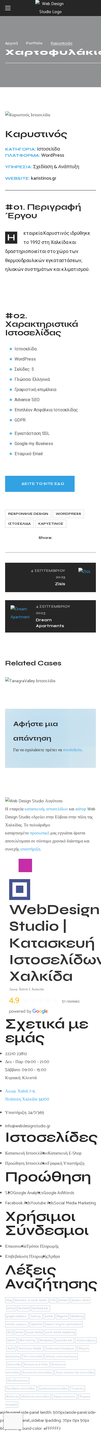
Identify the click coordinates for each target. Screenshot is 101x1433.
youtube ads (64, 1340)
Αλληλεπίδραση (85, 1340)
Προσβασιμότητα (17, 1380)
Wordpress (68, 514)
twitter (11, 1340)
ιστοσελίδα (19, 524)
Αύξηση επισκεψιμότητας (61, 1356)
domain (63, 1300)
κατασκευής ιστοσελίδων (46, 809)
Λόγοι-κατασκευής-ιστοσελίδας (74, 1372)
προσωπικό (39, 833)
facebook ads (40, 1308)
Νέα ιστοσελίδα (32, 1356)
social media (34, 1332)
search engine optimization (64, 1324)
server (19, 1332)
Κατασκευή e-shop (36, 1364)
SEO (9, 1332)
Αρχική (11, 43)
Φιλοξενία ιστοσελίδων (36, 1396)
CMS (53, 1300)
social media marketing (60, 1332)
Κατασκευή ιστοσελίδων (37, 1372)
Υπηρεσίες (77, 1388)
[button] (94, 8)
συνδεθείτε (72, 750)
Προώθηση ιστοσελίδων (21, 1388)
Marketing (77, 1316)
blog (9, 1300)
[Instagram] (25, 865)
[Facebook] (12, 865)
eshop (80, 809)
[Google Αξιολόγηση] (52, 865)
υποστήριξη (30, 849)
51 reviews (71, 1001)
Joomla (49, 1316)
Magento (62, 1316)
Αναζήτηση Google (30, 1348)
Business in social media (31, 1300)
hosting (36, 1316)
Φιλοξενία (12, 1396)
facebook (23, 1308)
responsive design (28, 514)
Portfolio (34, 43)
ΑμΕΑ (11, 1348)
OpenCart (37, 1324)
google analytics (16, 1316)
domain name (80, 1300)
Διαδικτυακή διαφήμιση (60, 1348)
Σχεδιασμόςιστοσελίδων (53, 1388)
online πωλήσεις (16, 1324)
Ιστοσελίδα (14, 1364)
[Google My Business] (39, 865)
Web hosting (27, 1340)
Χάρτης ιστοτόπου (64, 1396)
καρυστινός (50, 524)
